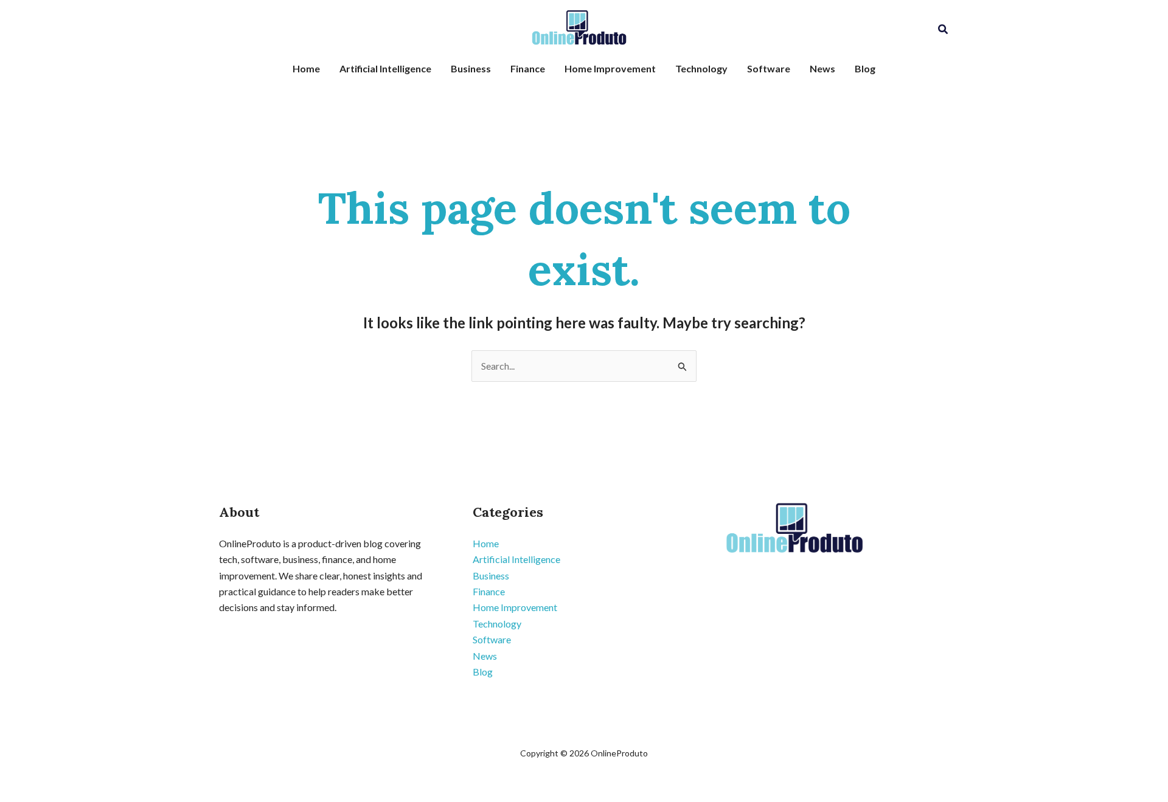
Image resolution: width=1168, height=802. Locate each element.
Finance (527, 68)
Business (471, 68)
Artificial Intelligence (385, 68)
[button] (943, 29)
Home (306, 68)
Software (768, 68)
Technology (701, 68)
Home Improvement (610, 68)
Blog (865, 68)
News (822, 68)
